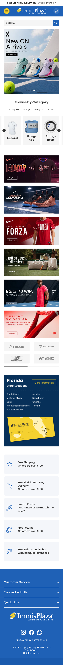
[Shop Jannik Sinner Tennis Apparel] (31, 231)
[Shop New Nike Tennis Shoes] (31, 200)
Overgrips (38, 109)
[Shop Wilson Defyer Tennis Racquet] (31, 324)
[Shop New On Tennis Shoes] (31, 61)
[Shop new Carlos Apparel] (31, 169)
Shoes (50, 109)
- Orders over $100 (31, 2)
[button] (26, 90)
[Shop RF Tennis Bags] (31, 262)
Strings (26, 109)
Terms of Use (39, 640)
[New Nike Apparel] (31, 293)
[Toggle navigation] (7, 11)
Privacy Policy (23, 640)
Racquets (14, 109)
